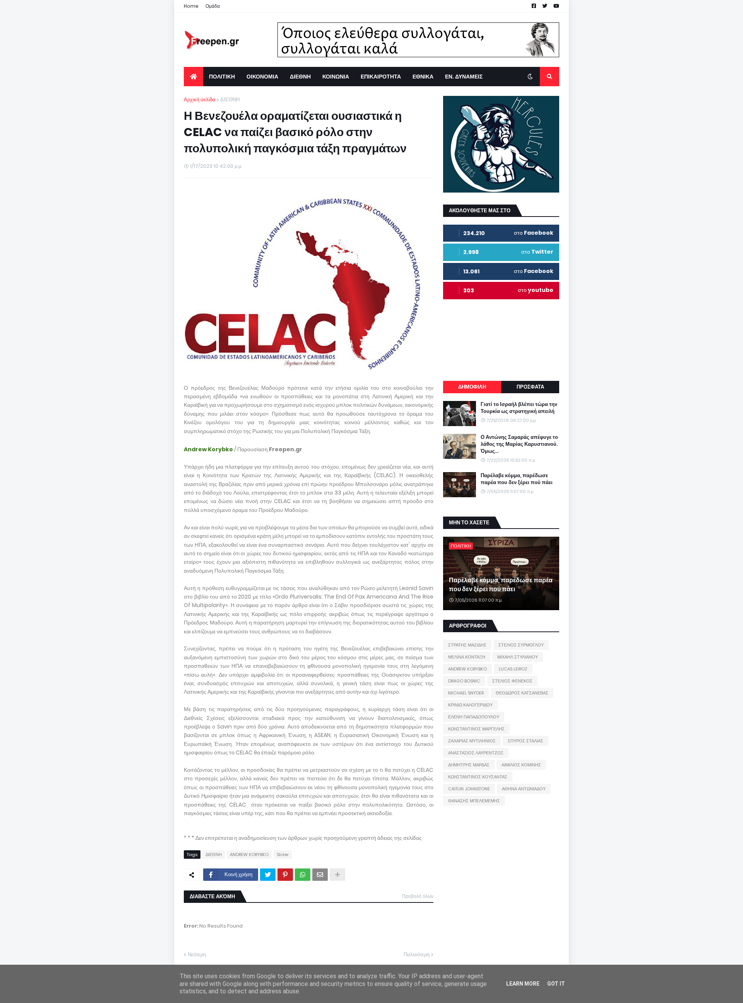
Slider (283, 854)
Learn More (522, 984)
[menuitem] (193, 76)
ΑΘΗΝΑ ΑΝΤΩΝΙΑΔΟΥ (524, 789)
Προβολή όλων (417, 896)
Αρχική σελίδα (200, 99)
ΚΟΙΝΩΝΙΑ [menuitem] (335, 76)
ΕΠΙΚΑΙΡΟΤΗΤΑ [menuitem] (381, 76)
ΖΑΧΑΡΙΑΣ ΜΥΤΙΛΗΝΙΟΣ (472, 741)
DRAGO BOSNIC (464, 681)
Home (191, 6)
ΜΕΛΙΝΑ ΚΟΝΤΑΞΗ (466, 657)
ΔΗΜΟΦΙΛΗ (472, 387)
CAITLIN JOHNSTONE (469, 789)
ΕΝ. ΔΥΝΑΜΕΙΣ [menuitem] (464, 76)
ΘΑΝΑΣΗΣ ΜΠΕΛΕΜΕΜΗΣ (474, 801)
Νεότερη (197, 954)
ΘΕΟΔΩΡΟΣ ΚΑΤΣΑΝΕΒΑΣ (522, 693)
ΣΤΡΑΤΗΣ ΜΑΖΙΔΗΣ (467, 645)
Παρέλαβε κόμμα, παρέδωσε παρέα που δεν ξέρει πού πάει (517, 479)
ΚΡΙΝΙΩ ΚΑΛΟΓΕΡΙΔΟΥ (470, 705)
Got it (556, 984)
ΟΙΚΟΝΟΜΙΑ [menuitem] (262, 76)
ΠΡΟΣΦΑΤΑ (530, 387)
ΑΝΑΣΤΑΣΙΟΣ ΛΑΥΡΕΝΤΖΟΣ (475, 753)
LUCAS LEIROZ (513, 669)
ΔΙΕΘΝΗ (230, 99)
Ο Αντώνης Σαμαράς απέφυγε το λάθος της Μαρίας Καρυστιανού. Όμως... (519, 444)
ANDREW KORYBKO (249, 854)
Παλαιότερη (417, 954)
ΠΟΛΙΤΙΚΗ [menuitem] (222, 76)
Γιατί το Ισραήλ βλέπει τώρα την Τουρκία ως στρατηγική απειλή (519, 408)
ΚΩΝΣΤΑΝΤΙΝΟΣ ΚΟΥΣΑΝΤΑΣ (477, 777)
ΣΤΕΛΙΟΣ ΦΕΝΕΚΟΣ (512, 681)
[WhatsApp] (302, 874)
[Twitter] (268, 874)
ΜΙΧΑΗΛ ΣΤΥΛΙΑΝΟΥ (517, 657)
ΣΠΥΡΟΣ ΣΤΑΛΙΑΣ (525, 741)
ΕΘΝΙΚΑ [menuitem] (423, 76)
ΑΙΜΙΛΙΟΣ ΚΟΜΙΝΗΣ (521, 765)
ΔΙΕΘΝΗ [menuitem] (300, 76)
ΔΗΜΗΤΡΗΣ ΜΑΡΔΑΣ (469, 765)
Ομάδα (212, 6)
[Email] (320, 874)
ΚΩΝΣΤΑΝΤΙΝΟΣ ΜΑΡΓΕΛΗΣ (476, 729)
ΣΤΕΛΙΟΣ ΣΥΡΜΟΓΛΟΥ (521, 645)
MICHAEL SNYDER (466, 693)
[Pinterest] (285, 874)
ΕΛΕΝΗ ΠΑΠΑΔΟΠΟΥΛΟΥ (473, 717)
